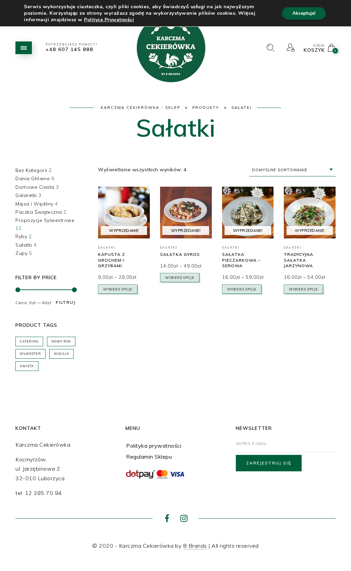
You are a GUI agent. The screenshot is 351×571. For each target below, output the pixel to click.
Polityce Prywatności (109, 19)
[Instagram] (184, 519)
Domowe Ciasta (35, 187)
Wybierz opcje (117, 289)
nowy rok (61, 341)
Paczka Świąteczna (38, 212)
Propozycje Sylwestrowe (44, 220)
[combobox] (292, 170)
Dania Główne (32, 178)
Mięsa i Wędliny (34, 204)
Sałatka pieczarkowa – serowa (241, 260)
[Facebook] (167, 519)
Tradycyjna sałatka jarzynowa (298, 260)
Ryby (21, 236)
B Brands (195, 545)
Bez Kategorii (31, 170)
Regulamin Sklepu (149, 456)
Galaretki (26, 195)
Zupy (21, 253)
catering (29, 341)
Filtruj (66, 302)
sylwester (30, 354)
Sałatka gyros (180, 254)
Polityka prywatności (153, 445)
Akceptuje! (303, 13)
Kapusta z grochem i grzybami (111, 260)
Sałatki (23, 245)
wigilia (61, 354)
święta (27, 366)
